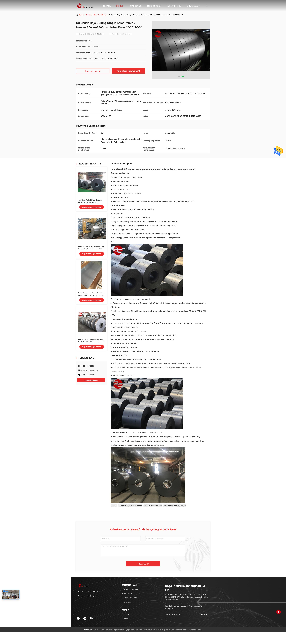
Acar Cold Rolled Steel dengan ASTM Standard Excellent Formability (90, 202)
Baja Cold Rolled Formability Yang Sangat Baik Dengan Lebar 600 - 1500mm (91, 248)
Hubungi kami (173, 6)
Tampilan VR (135, 6)
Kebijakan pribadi (91, 630)
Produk (119, 6)
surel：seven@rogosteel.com (90, 596)
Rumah (107, 6)
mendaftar (203, 614)
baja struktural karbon (153, 506)
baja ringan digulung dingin (175, 506)
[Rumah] (85, 6)
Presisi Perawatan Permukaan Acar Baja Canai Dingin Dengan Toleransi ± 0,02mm (91, 295)
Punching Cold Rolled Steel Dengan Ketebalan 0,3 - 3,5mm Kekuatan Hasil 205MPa (91, 341)
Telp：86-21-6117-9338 (88, 592)
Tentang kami (154, 6)
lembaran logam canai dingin (130, 506)
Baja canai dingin (100, 15)
